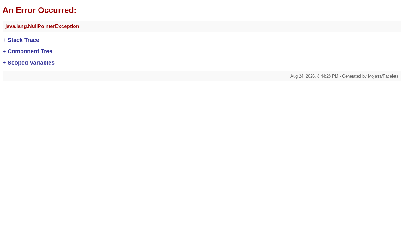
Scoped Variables (29, 63)
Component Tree (27, 51)
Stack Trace (21, 40)
